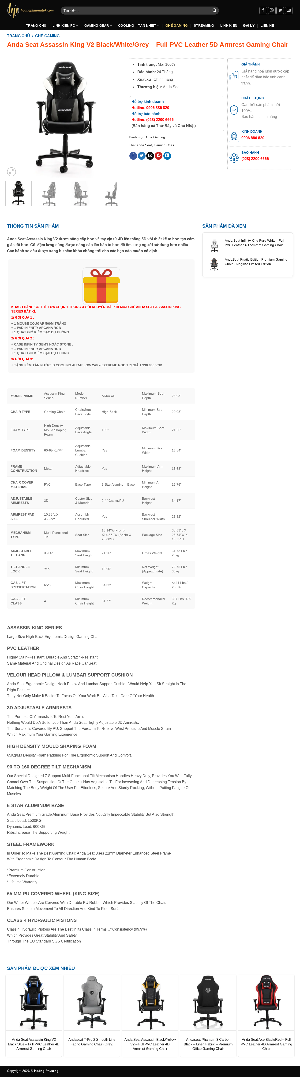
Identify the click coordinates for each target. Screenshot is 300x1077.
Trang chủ (18, 36)
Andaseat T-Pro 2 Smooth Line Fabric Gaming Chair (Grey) (91, 1041)
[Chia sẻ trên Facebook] (133, 156)
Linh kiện (228, 25)
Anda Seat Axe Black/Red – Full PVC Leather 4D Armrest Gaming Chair (266, 1044)
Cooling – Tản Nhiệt (137, 25)
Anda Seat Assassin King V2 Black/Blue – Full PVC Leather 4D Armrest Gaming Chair (34, 1044)
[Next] (116, 118)
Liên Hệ (267, 25)
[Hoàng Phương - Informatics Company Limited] (30, 10)
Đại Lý (249, 25)
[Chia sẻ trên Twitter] (142, 156)
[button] (11, 171)
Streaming (204, 25)
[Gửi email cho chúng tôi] (288, 11)
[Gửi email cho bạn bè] (150, 156)
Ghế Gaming (176, 25)
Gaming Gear (96, 25)
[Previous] (13, 118)
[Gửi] (214, 11)
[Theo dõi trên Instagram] (272, 11)
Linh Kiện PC (63, 25)
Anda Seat (144, 145)
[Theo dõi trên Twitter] (280, 11)
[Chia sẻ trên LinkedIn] (167, 156)
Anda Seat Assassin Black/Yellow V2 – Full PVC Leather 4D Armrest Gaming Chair (150, 1044)
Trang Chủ (36, 25)
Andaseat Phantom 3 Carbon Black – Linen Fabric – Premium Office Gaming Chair (208, 1044)
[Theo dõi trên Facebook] (263, 11)
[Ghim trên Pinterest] (158, 156)
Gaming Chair (164, 145)
